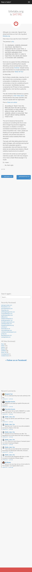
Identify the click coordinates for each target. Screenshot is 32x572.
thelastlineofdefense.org (7, 325)
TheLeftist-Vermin (10, 409)
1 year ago (11, 398)
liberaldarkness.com (6, 335)
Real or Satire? (6, 2)
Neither (3, 347)
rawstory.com (5, 398)
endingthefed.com (6, 337)
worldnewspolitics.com (7, 315)
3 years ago (10, 467)
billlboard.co (4, 317)
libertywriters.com (5, 307)
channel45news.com (6, 330)
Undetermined (5, 355)
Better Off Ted (19, 72)
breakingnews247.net (6, 320)
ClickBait (3, 350)
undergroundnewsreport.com (8, 332)
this (13, 41)
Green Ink (3, 352)
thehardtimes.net (5, 328)
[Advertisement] (15, 278)
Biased (3, 349)
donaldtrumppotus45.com (8, 322)
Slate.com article (12, 102)
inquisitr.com (5, 467)
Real (2, 344)
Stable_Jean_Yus (10, 417)
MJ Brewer (8, 462)
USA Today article (18, 96)
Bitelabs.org (6, 36)
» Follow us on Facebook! (16, 360)
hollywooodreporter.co (7, 318)
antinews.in (4, 327)
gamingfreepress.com (7, 308)
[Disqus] (16, 202)
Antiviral (16, 68)
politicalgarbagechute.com (8, 312)
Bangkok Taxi (9, 394)
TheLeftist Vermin (10, 401)
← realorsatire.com (7, 176)
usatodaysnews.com (6, 323)
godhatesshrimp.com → (24, 177)
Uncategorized (5, 354)
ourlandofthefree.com (6, 313)
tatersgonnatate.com (6, 305)
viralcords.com (5, 310)
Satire (3, 169)
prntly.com (4, 333)
